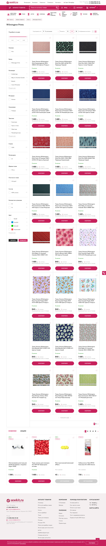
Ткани (39, 515)
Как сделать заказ (75, 505)
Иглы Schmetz (42, 508)
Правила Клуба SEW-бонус (77, 518)
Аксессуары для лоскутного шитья (46, 529)
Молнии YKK (41, 523)
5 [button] (95, 431)
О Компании (62, 503)
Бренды (61, 505)
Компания (34, 2)
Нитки (40, 510)
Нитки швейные (42, 513)
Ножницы (40, 503)
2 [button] (87, 431)
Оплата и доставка (75, 508)
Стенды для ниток (43, 535)
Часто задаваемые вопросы (77, 515)
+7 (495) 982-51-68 (94, 3)
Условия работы (74, 503)
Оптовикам (73, 510)
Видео (60, 513)
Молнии (40, 520)
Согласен (92, 543)
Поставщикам (73, 513)
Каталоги (61, 516)
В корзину (41, 78)
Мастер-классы (63, 518)
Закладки (79, 8)
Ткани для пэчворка (43, 518)
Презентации (62, 523)
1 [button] (85, 431)
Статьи (61, 521)
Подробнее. (23, 543)
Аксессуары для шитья (44, 538)
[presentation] (83, 431)
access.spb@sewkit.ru (14, 509)
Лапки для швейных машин (45, 525)
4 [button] (92, 431)
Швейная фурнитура (43, 533)
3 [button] (90, 431)
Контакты (57, 2)
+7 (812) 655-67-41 (94, 1)
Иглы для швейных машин (45, 505)
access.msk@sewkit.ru (14, 520)
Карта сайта (94, 508)
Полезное (50, 2)
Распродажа (27, 2)
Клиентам (42, 2)
